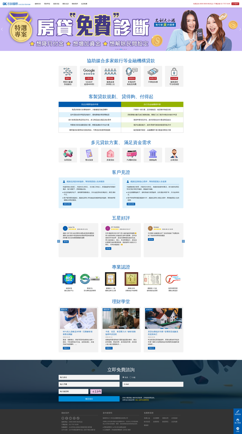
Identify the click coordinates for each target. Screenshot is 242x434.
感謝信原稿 (67, 204)
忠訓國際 (156, 418)
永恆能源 (174, 418)
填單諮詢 (238, 414)
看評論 (66, 248)
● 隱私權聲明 (107, 427)
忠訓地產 (174, 421)
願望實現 (165, 421)
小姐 (133, 377)
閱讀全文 (66, 348)
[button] (240, 29)
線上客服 (238, 423)
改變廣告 (156, 421)
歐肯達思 (147, 421)
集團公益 (147, 418)
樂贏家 (146, 425)
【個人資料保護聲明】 (142, 400)
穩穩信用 (165, 418)
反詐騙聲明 (235, 3)
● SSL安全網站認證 (119, 427)
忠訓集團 (84, 4)
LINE (237, 431)
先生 (126, 377)
